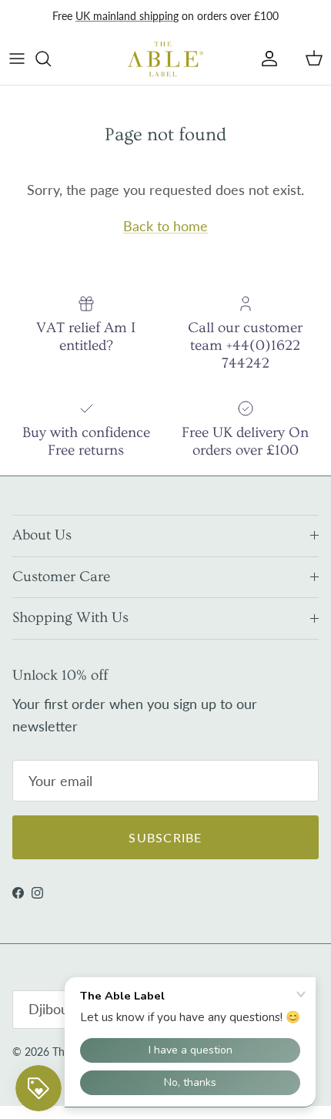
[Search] (51, 59)
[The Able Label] (165, 58)
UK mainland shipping (127, 15)
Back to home (165, 225)
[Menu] (17, 59)
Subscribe (165, 837)
